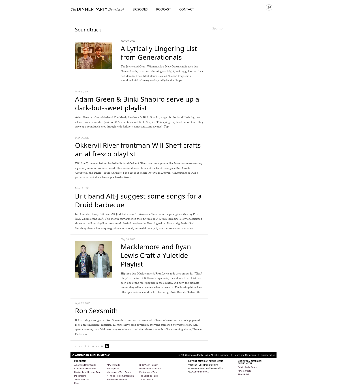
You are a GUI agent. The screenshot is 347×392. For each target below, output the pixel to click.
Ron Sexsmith (96, 310)
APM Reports (113, 365)
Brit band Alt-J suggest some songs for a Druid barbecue (138, 200)
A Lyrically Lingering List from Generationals (159, 53)
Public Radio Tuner (247, 367)
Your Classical (146, 379)
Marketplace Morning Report (88, 372)
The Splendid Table (148, 376)
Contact (186, 9)
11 (97, 346)
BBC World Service (148, 365)
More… (78, 383)
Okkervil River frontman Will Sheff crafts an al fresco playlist (138, 149)
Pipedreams (80, 376)
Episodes (140, 9)
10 (92, 346)
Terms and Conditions (245, 355)
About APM (243, 374)
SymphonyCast (81, 379)
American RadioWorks (85, 365)
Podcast (163, 9)
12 (102, 346)
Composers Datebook (85, 368)
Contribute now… (200, 371)
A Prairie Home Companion (120, 376)
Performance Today (148, 372)
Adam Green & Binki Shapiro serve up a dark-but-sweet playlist (137, 103)
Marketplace (113, 368)
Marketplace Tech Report (119, 372)
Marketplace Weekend (150, 368)
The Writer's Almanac (117, 379)
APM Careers (244, 371)
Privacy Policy (268, 355)
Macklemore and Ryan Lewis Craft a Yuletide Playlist (156, 255)
